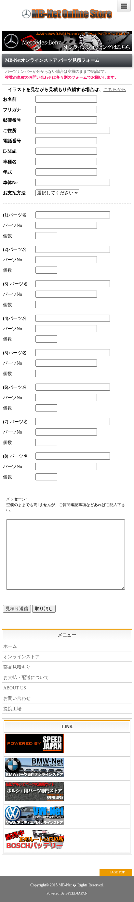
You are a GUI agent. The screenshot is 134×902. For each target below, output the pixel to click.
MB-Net (66, 885)
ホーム (10, 646)
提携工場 (12, 708)
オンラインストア (21, 656)
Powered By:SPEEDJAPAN (67, 893)
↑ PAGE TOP (116, 872)
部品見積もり (17, 667)
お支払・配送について (26, 677)
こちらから (114, 89)
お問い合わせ (17, 698)
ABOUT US (14, 688)
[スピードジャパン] (67, 745)
